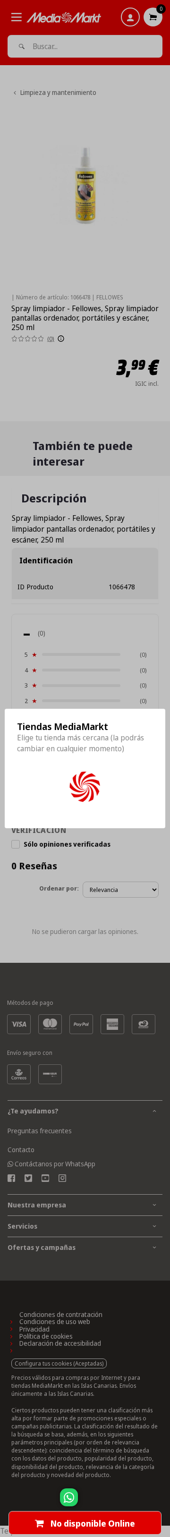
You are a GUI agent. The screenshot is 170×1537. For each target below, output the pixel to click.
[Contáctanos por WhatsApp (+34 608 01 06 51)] (161, 1502)
